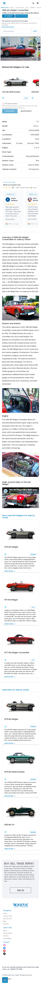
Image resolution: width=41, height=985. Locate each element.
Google (16, 224)
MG (27, 7)
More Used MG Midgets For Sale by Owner (18, 516)
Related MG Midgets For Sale (15, 67)
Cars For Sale (20, 7)
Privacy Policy (6, 979)
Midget (33, 7)
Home (11, 7)
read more (10, 219)
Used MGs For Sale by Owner (15, 689)
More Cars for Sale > (8, 27)
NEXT (35, 31)
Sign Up (20, 890)
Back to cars (5, 7)
